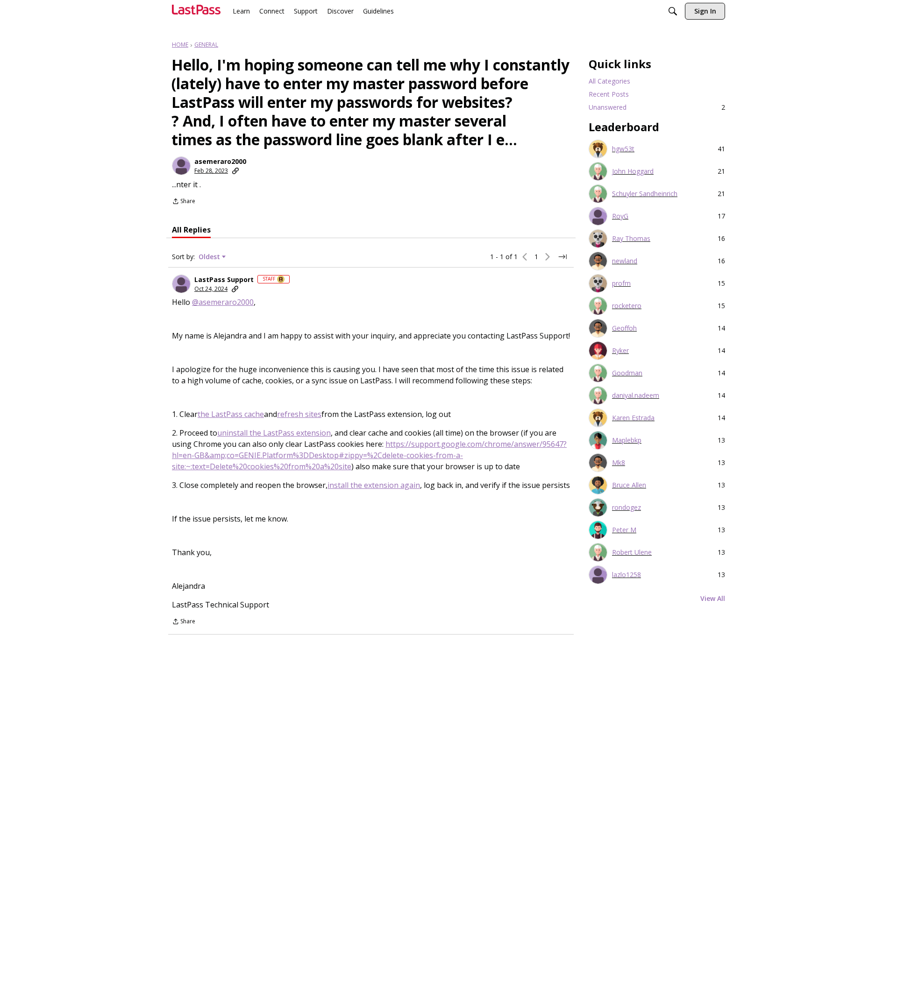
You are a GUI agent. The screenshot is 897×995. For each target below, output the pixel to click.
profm (621, 283)
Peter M (624, 530)
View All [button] (712, 598)
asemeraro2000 (220, 161)
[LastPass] (196, 13)
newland (624, 261)
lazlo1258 (626, 575)
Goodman (627, 373)
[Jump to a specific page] (562, 256)
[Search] (672, 12)
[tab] (191, 230)
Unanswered (657, 107)
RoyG (620, 216)
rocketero (626, 306)
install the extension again (373, 485)
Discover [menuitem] (340, 11)
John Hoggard (633, 171)
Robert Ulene (632, 552)
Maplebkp (626, 440)
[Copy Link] (235, 171)
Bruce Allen (629, 485)
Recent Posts (609, 94)
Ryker (620, 350)
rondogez (626, 507)
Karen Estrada (633, 418)
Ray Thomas (631, 238)
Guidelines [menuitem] (378, 11)
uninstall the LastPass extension (274, 433)
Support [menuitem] (306, 11)
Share (183, 202)
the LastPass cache (231, 414)
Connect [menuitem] (272, 11)
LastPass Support (224, 279)
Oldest (210, 256)
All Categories (609, 81)
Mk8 (618, 462)
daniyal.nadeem (635, 395)
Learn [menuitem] (241, 11)
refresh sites (299, 414)
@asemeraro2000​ (223, 302)
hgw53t (623, 149)
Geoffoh (624, 328)
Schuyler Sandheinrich (644, 194)
